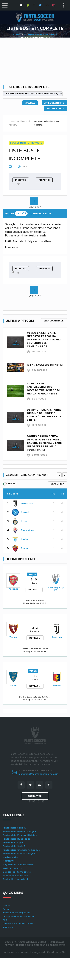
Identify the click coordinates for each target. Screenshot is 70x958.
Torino (13, 637)
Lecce (13, 685)
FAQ (5, 920)
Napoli (25, 512)
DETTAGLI (34, 589)
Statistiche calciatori (15, 875)
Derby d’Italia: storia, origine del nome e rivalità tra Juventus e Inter (44, 415)
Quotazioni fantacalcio (17, 872)
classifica (57, 483)
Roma (24, 548)
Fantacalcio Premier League (19, 831)
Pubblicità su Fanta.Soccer (19, 923)
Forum (6, 909)
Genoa (57, 685)
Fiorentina (28, 530)
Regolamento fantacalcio (18, 864)
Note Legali (56, 942)
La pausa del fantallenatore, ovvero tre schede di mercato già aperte (43, 389)
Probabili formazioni (15, 879)
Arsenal (13, 589)
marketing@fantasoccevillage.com (38, 774)
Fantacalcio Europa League (19, 853)
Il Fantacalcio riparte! (45, 365)
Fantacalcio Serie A (14, 827)
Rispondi (44, 180)
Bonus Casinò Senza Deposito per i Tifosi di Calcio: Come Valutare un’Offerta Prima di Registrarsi (45, 443)
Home (16, 34)
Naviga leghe (10, 857)
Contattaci (35, 796)
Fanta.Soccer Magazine (16, 912)
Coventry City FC (56, 589)
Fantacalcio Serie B (14, 846)
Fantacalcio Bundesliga (17, 839)
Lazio (24, 539)
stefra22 (20, 213)
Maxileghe (9, 860)
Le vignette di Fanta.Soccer (19, 916)
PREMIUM (8, 927)
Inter (24, 521)
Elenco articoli (54, 320)
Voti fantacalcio (12, 868)
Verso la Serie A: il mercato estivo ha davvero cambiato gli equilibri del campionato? (44, 339)
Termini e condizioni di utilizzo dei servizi (40, 945)
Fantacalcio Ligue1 (14, 842)
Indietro (20, 180)
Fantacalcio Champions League (21, 850)
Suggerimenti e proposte (40, 34)
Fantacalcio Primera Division (20, 835)
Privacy (9, 945)
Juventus (27, 503)
